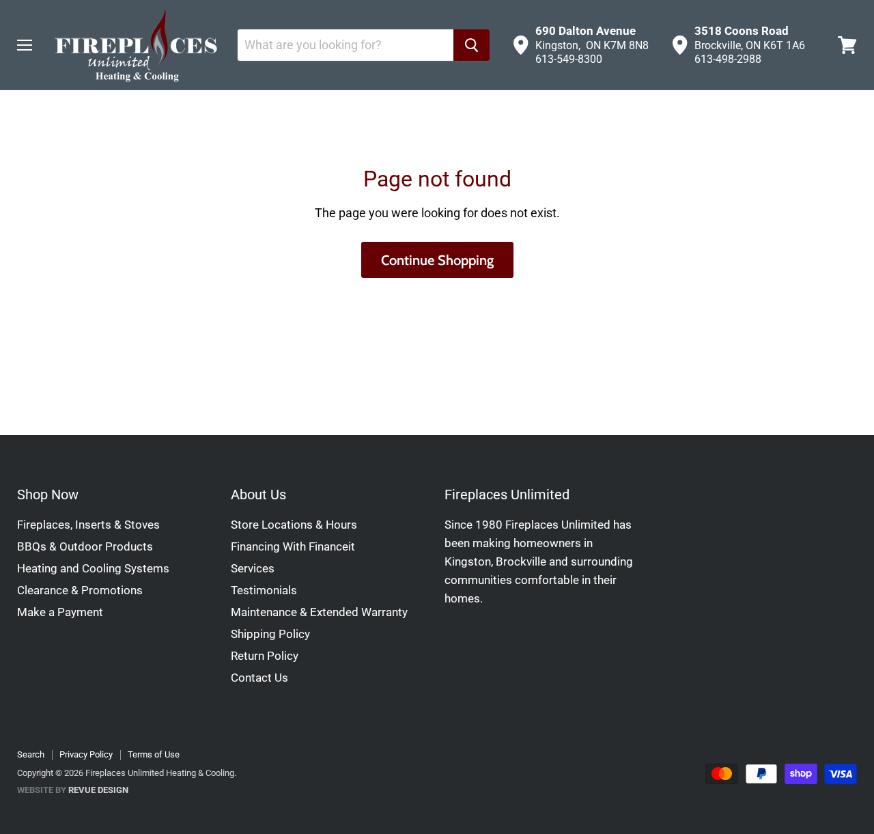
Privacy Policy (86, 754)
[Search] (471, 45)
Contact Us (259, 677)
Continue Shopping (437, 259)
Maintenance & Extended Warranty (319, 612)
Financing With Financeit (293, 546)
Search (30, 754)
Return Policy (264, 656)
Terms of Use (154, 754)
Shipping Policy (270, 634)
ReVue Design (72, 790)
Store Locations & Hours (294, 524)
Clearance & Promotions (80, 590)
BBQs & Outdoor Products (85, 546)
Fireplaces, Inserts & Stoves (88, 524)
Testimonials (264, 590)
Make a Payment (60, 612)
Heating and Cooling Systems (93, 568)
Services (252, 568)
